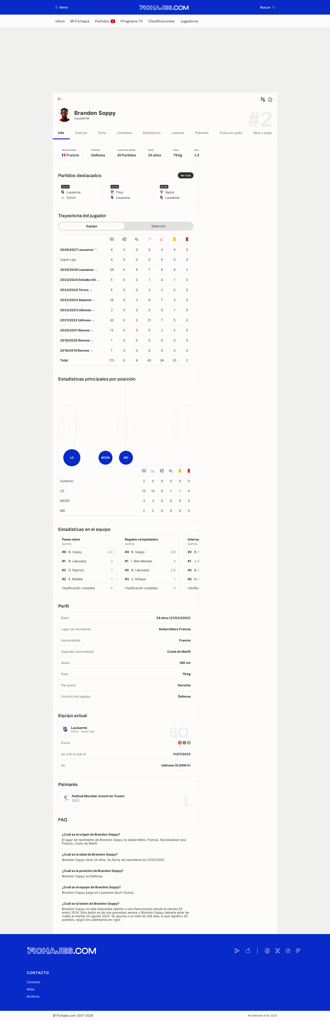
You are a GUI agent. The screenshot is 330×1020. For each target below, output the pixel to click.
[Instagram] (287, 951)
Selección (158, 226)
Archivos (33, 996)
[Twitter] (277, 951)
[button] (61, 7)
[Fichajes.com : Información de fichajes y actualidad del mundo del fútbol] (164, 7)
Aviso (30, 989)
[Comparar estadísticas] (263, 99)
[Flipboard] (298, 951)
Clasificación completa (78, 588)
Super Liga (68, 259)
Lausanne (81, 118)
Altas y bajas (262, 133)
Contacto (33, 982)
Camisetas (124, 133)
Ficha (102, 133)
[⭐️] (270, 99)
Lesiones (178, 133)
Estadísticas (152, 133)
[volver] (60, 99)
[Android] (237, 951)
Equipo (91, 226)
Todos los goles (231, 133)
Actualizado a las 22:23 (262, 1015)
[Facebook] (267, 951)
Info (61, 133)
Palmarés (202, 133)
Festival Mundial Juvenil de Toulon (98, 796)
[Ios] (247, 951)
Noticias (81, 133)
